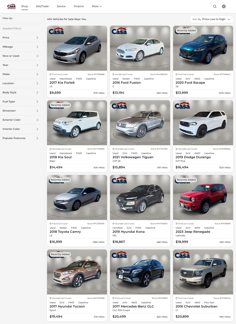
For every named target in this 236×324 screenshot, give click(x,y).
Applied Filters (12, 28)
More (95, 6)
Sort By (196, 19)
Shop (24, 6)
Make (6, 74)
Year (5, 65)
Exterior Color (12, 119)
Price (6, 37)
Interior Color (11, 129)
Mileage (8, 46)
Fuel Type (9, 101)
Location (8, 83)
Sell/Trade (42, 6)
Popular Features (14, 138)
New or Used (11, 56)
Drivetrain (9, 110)
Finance (79, 6)
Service (61, 6)
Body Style (9, 92)
